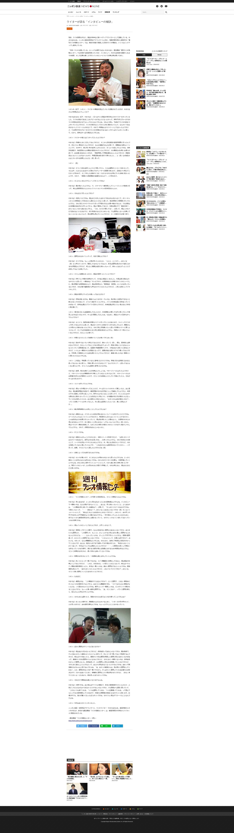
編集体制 (120, 814)
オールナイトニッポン (108, 1)
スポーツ (86, 12)
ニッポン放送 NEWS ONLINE (86, 6)
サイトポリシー (113, 814)
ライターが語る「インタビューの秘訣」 (90, 21)
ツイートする (81, 725)
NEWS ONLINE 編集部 (74, 25)
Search (166, 12)
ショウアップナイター (121, 1)
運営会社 (105, 814)
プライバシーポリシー (129, 814)
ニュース (78, 12)
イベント (132, 1)
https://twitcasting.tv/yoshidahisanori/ (80, 721)
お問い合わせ (140, 814)
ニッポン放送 (71, 1)
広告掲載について (149, 814)
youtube (166, 6)
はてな (117, 725)
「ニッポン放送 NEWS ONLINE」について (91, 814)
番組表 (79, 1)
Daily (144, 54)
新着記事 (107, 12)
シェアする (93, 725)
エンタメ (70, 12)
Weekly (159, 54)
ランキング (116, 12)
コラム (94, 12)
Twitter (162, 6)
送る (105, 725)
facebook (157, 6)
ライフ (100, 12)
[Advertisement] (151, 32)
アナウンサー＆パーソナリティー (91, 1)
